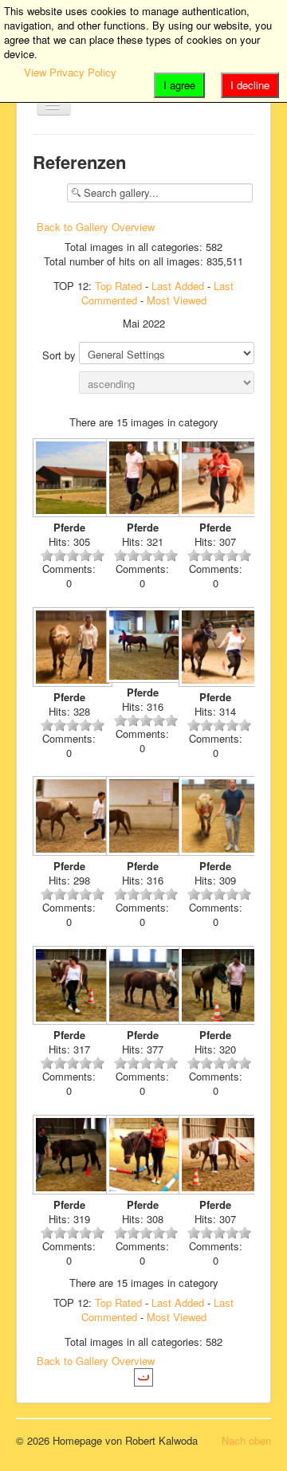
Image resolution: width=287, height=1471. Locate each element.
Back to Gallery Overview (96, 226)
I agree (179, 84)
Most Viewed (176, 300)
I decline (249, 84)
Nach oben (246, 1440)
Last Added (177, 285)
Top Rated (118, 285)
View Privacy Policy (70, 72)
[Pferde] (69, 479)
